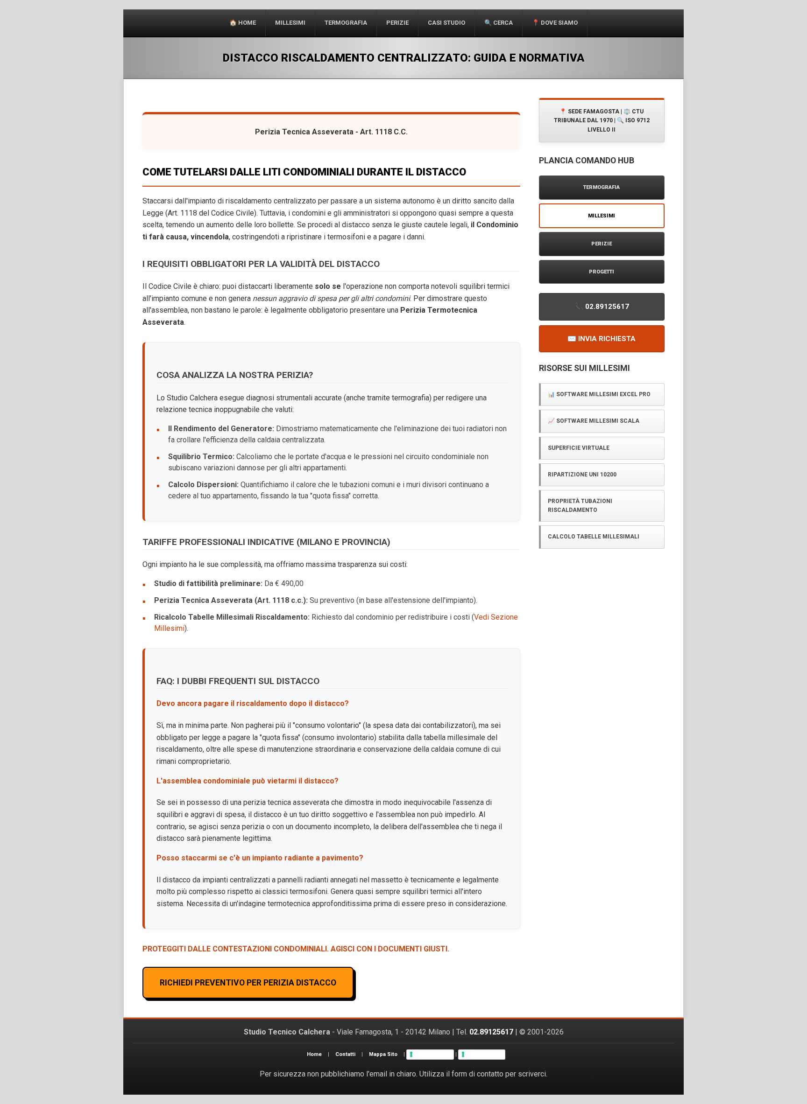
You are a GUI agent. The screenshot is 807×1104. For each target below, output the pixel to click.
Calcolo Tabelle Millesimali (593, 536)
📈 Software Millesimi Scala (593, 421)
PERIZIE (601, 244)
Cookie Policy (484, 1054)
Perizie (397, 22)
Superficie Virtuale (578, 448)
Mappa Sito (383, 1054)
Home (314, 1054)
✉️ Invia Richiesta (601, 339)
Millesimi (290, 22)
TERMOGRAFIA (346, 22)
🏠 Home (242, 22)
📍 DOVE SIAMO (555, 22)
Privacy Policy (433, 1054)
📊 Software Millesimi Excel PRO (599, 394)
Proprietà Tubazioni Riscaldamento (580, 505)
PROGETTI (601, 272)
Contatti (345, 1054)
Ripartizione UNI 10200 (582, 474)
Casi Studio (446, 22)
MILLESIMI (601, 216)
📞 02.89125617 (601, 306)
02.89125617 (491, 1031)
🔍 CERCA (498, 22)
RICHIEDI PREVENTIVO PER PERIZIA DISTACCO (248, 982)
